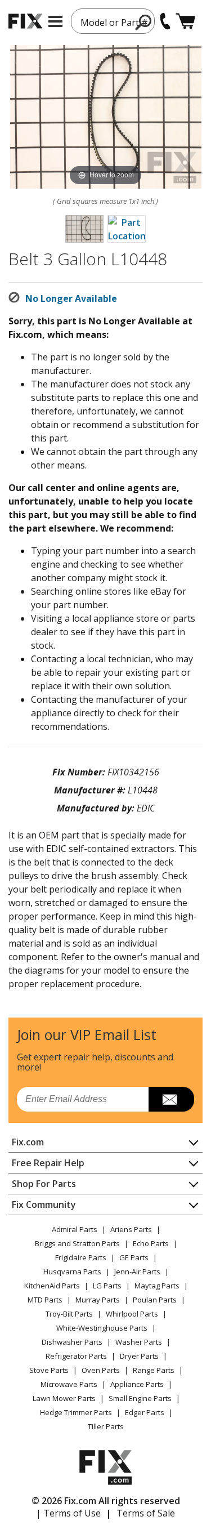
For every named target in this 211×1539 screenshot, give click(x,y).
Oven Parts (101, 1370)
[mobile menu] (55, 21)
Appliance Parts (137, 1384)
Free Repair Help (48, 1163)
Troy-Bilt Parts (69, 1314)
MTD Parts (45, 1300)
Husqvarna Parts (72, 1271)
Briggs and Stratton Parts (77, 1243)
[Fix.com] (25, 21)
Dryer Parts (139, 1356)
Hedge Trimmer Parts (76, 1412)
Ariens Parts (131, 1229)
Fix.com (28, 1142)
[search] (143, 22)
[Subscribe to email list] (171, 1099)
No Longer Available (71, 298)
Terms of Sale (145, 1513)
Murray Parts (97, 1300)
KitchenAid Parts (52, 1286)
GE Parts (134, 1257)
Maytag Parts (156, 1286)
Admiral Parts (74, 1229)
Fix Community (44, 1204)
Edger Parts (144, 1412)
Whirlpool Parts (132, 1314)
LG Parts (107, 1286)
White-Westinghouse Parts (101, 1328)
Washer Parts (138, 1342)
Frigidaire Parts (80, 1257)
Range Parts (153, 1370)
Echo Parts (151, 1243)
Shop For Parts (44, 1183)
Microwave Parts (69, 1384)
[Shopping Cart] (185, 21)
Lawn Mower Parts (64, 1398)
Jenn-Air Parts (137, 1271)
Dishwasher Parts (72, 1342)
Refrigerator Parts (76, 1356)
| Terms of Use (68, 1513)
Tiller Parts (106, 1426)
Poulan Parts (155, 1300)
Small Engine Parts (140, 1398)
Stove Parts (49, 1370)
